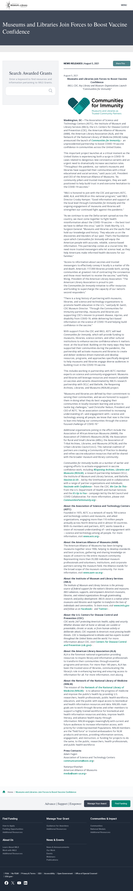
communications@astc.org (78, 760)
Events (49, 853)
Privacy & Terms (28, 873)
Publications (52, 860)
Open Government (65, 873)
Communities (96, 826)
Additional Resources (12, 832)
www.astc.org (90, 536)
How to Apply (9, 826)
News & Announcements (57, 847)
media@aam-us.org (74, 773)
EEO (40, 873)
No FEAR (15, 873)
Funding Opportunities (13, 829)
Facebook (86, 608)
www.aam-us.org (92, 572)
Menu (124, 5)
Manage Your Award (96, 803)
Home (10, 792)
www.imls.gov (121, 605)
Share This (120, 63)
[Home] (16, 5)
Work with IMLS (9, 850)
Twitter (103, 608)
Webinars (50, 857)
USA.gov (8, 876)
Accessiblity (49, 873)
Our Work (50, 850)
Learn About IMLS (11, 847)
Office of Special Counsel (86, 873)
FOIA (7, 873)
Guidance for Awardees (57, 826)
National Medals (97, 829)
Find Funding (121, 803)
